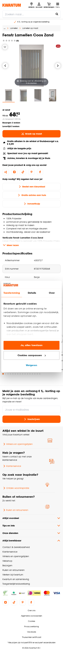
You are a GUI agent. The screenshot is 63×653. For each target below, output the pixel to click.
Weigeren (31, 365)
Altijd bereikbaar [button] (11, 540)
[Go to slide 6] (15, 373)
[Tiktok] (23, 172)
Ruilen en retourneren (17, 510)
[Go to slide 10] (25, 373)
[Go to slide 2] (5, 373)
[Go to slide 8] (20, 373)
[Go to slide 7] (17, 373)
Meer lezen (13, 245)
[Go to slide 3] (8, 373)
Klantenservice (13, 466)
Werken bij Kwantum (12, 574)
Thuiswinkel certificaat (31, 637)
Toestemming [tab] (12, 293)
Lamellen (14, 28)
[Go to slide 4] (10, 373)
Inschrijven (34, 419)
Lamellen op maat (30, 28)
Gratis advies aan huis (33, 195)
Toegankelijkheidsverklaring (16, 583)
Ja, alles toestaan (31, 345)
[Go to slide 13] (32, 373)
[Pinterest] (31, 172)
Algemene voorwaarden (31, 616)
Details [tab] (32, 293)
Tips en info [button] (8, 525)
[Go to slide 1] (3, 373)
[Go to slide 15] (37, 373)
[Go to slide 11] (27, 373)
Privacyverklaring (31, 626)
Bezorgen (7, 565)
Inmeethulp (33, 203)
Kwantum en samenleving (15, 579)
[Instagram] (14, 172)
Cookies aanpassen (30, 355)
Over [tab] (52, 293)
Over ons (31, 610)
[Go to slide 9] (22, 373)
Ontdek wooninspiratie (17, 488)
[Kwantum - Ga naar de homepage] (11, 5)
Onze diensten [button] (10, 533)
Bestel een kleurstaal (33, 186)
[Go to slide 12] (30, 373)
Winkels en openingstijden (19, 444)
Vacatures (31, 632)
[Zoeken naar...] (57, 14)
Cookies (31, 621)
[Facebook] (40, 172)
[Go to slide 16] (39, 373)
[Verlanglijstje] (4, 47)
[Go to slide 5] (12, 373)
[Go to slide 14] (34, 373)
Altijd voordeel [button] (10, 518)
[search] (31, 14)
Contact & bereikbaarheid (16, 547)
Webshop (7, 561)
